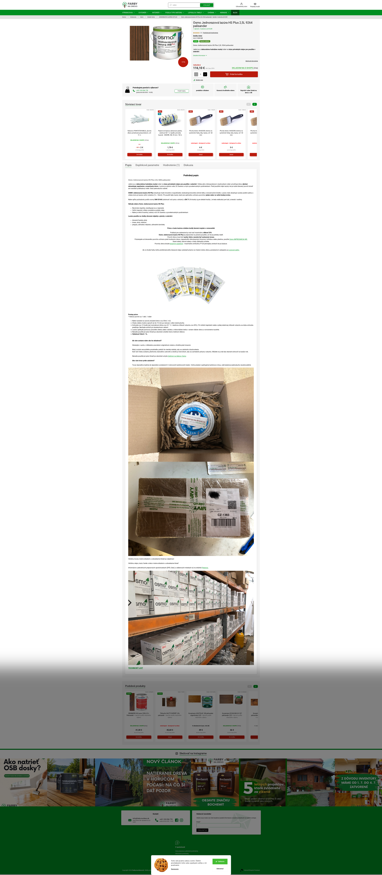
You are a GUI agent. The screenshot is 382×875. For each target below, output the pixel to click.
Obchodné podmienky (182, 853)
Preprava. (205, 568)
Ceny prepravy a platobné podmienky (186, 851)
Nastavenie (175, 869)
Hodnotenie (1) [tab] (171, 165)
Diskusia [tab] (188, 165)
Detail (200, 154)
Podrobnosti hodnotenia (210, 33)
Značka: (197, 36)
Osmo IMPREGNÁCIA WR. (238, 239)
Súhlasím (221, 861)
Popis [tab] (128, 165)
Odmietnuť (220, 869)
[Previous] (248, 104)
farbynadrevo (181, 820)
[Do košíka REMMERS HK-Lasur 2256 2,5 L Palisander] (138, 737)
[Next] (254, 104)
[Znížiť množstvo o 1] (196, 74)
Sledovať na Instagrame (193, 753)
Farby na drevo (176, 820)
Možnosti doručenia (252, 61)
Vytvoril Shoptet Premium (252, 870)
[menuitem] (128, 12)
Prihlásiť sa (202, 830)
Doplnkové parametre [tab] (147, 165)
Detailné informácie (199, 55)
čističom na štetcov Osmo (177, 356)
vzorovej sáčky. (234, 250)
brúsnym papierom (176, 244)
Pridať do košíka (236, 74)
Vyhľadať (206, 5)
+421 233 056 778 (166, 819)
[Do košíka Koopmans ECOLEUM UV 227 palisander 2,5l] (232, 737)
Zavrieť (206, 80)
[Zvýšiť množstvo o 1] (205, 74)
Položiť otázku (182, 91)
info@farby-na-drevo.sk (141, 818)
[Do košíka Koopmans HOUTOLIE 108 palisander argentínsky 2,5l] (200, 737)
